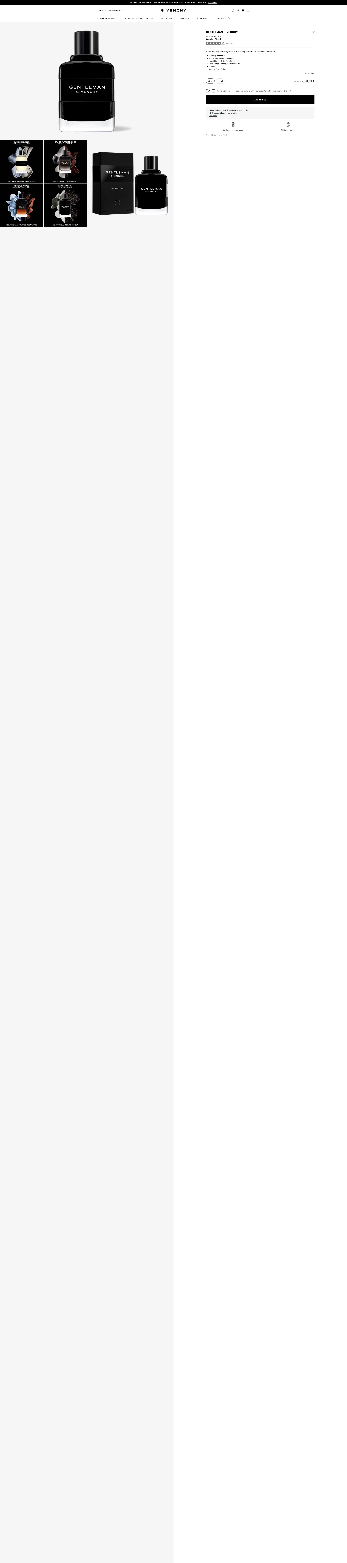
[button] (233, 11)
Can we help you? (117, 10)
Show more (309, 73)
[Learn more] (232, 91)
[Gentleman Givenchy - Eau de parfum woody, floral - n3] (130, 183)
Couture (219, 18)
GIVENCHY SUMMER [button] (106, 18)
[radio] (210, 81)
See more (213, 115)
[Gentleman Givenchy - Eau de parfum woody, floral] (87, 81)
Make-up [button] (184, 18)
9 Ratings (229, 43)
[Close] (343, 2)
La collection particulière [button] (138, 18)
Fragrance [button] (167, 18)
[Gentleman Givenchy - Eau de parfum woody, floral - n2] (43, 183)
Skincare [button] (202, 18)
